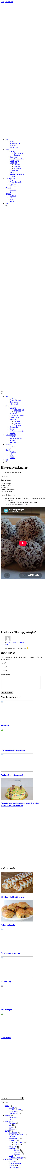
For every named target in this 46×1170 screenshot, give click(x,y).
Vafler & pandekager (17, 174)
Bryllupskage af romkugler (13, 775)
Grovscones (6, 1038)
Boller (12, 141)
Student (12, 201)
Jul (11, 198)
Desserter (13, 190)
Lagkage (12, 1140)
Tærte (12, 172)
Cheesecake (14, 170)
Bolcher (12, 180)
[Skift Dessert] (37, 444)
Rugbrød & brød (15, 143)
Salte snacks (14, 145)
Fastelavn (13, 196)
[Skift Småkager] (37, 419)
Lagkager (17, 155)
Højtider (8, 1121)
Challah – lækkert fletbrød (12, 897)
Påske (12, 199)
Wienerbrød (14, 147)
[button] (6, 206)
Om (7, 203)
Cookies (17, 165)
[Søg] (22, 1098)
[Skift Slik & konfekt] (37, 435)
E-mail (4, 667)
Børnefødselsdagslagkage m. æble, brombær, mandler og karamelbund (20, 804)
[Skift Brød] (37, 396)
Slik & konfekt (10, 1159)
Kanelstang (6, 981)
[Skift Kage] (37, 406)
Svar (6, 644)
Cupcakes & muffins (17, 159)
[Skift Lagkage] (37, 408)
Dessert (7, 1115)
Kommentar (5, 675)
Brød (7, 1106)
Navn (3, 663)
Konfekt (12, 184)
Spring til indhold (7, 2)
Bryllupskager (19, 153)
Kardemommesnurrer (10, 953)
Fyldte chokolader (16, 182)
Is (10, 192)
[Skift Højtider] (37, 450)
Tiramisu (5, 725)
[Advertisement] (23, 232)
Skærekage (13, 157)
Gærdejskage (14, 161)
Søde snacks (14, 186)
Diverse (12, 176)
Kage (7, 1131)
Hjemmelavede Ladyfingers (13, 750)
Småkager (17, 168)
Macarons (17, 166)
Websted (4, 671)
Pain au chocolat (8, 925)
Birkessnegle (6, 1009)
